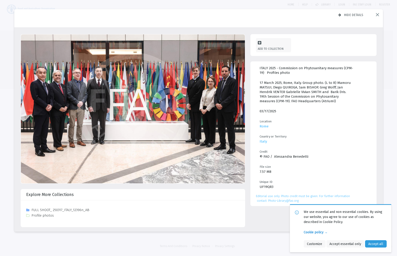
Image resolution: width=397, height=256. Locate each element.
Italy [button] (263, 141)
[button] (377, 14)
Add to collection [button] (271, 48)
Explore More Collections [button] (50, 194)
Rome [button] (264, 126)
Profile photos (42, 215)
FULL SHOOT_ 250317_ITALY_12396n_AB (60, 210)
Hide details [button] (353, 15)
